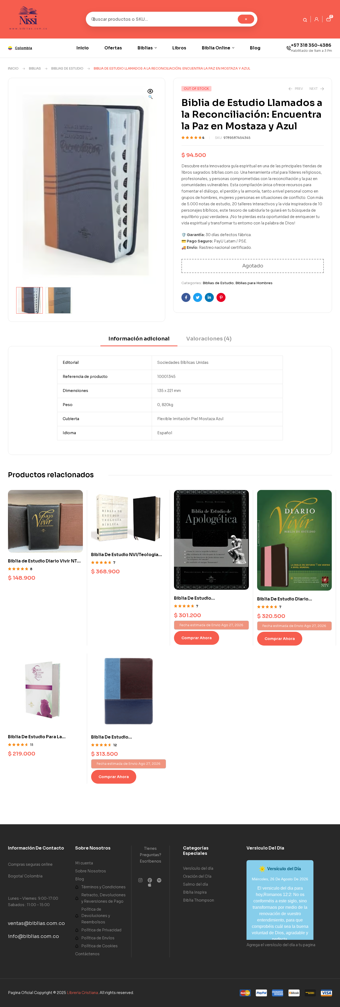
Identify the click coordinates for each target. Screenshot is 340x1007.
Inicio (13, 68)
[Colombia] (10, 48)
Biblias (35, 68)
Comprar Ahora (196, 637)
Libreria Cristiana (82, 992)
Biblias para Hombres (254, 283)
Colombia (23, 48)
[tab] (138, 340)
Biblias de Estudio (67, 68)
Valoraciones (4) (209, 338)
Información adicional (138, 338)
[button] (150, 94)
